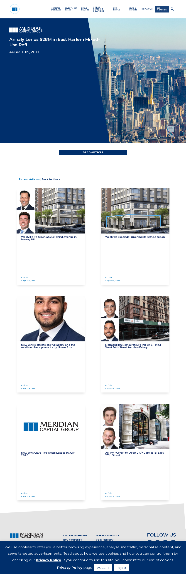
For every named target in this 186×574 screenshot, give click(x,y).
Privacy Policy (48, 560)
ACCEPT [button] (103, 567)
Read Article (93, 152)
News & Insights (133, 9)
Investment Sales (71, 9)
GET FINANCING (162, 9)
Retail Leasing (85, 9)
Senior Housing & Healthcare (99, 9)
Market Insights (107, 535)
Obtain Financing (75, 535)
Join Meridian (105, 540)
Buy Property (72, 540)
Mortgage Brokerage (56, 9)
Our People (116, 9)
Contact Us (147, 9)
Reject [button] (121, 567)
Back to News (51, 179)
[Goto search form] (172, 9)
